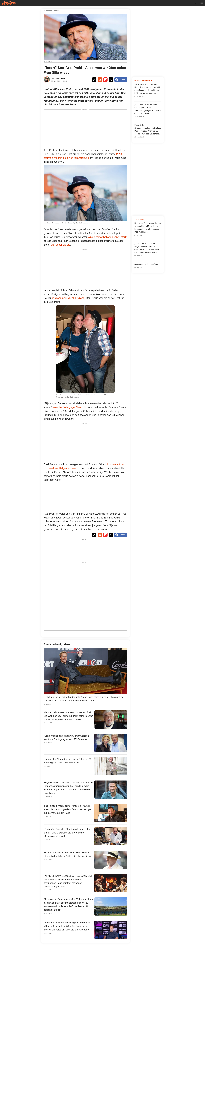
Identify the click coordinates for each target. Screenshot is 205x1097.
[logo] (9, 3)
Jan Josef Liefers (60, 244)
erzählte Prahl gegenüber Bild (69, 407)
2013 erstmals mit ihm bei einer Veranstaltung (83, 155)
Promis (56, 10)
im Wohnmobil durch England (68, 298)
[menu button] (201, 3)
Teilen (122, 79)
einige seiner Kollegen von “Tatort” (107, 237)
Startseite (48, 10)
